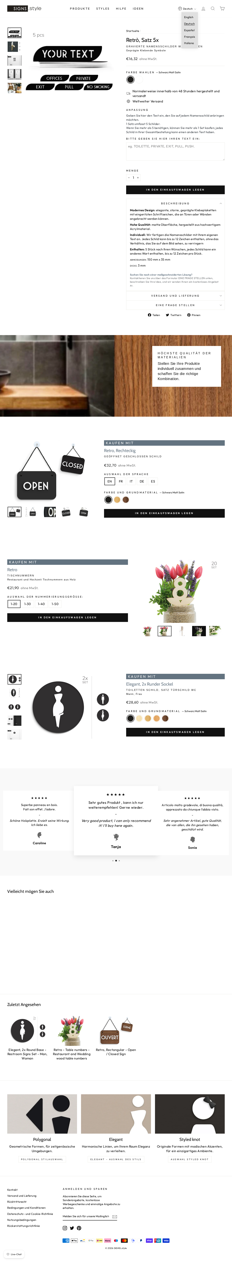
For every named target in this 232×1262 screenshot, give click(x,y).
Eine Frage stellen (175, 305)
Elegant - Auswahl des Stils (116, 1159)
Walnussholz (125, 499)
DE (142, 481)
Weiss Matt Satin (139, 79)
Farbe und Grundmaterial (144, 492)
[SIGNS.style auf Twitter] (72, 1228)
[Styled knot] (190, 1114)
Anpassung (137, 110)
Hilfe (121, 8)
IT (131, 481)
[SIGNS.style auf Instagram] (65, 1228)
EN (109, 481)
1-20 (14, 604)
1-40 (41, 604)
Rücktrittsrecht (17, 1201)
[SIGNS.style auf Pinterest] (79, 1228)
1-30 (27, 604)
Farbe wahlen (153, 72)
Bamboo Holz (117, 499)
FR (121, 481)
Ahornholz (139, 718)
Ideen (138, 8)
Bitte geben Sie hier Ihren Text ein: (163, 138)
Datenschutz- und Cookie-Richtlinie (30, 1214)
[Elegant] (116, 1114)
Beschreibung (175, 203)
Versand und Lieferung (175, 295)
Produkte (80, 8)
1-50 (55, 604)
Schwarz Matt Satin (130, 79)
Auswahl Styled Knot (190, 1159)
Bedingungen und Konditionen (26, 1207)
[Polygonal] (42, 1114)
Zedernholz (156, 718)
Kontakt (12, 1189)
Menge (132, 170)
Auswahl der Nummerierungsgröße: (45, 596)
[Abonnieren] (114, 1216)
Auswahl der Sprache (126, 474)
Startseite (132, 31)
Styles (103, 8)
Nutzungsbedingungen (21, 1220)
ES (153, 481)
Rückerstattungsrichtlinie (23, 1226)
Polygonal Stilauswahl (42, 1159)
